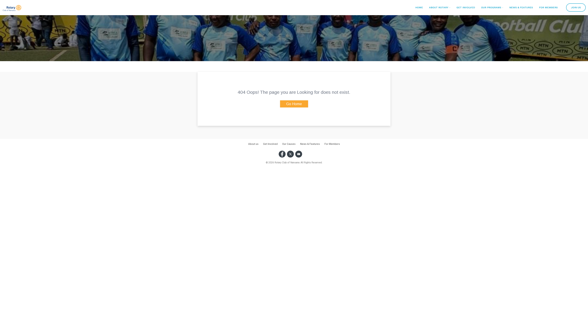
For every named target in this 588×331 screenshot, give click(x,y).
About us (253, 144)
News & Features (521, 7)
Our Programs (491, 7)
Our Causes (289, 144)
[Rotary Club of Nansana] (12, 8)
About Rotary (438, 7)
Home (419, 7)
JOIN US (576, 7)
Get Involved (465, 7)
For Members (548, 7)
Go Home (294, 104)
